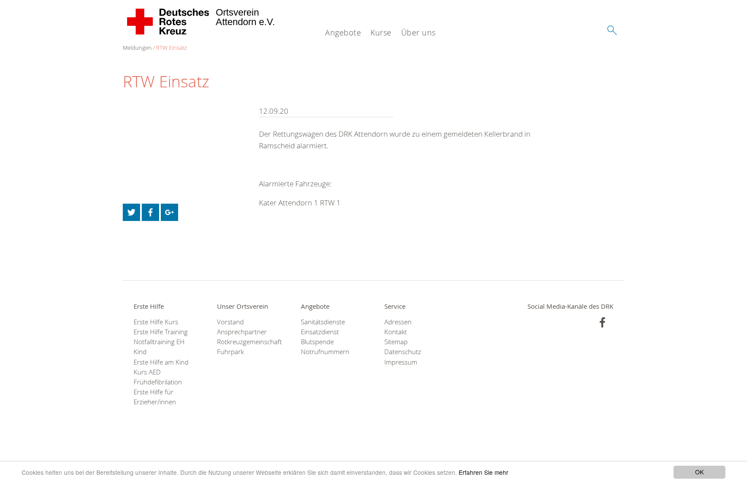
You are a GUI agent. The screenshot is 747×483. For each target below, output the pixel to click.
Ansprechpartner (242, 332)
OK (699, 471)
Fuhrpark (230, 352)
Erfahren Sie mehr (483, 472)
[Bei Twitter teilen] (131, 212)
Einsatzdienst (320, 332)
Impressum (400, 362)
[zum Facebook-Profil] (602, 322)
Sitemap (396, 342)
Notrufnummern (325, 352)
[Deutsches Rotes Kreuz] (168, 21)
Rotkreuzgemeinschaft (248, 342)
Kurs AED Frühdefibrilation (158, 377)
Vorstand (230, 322)
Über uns (418, 32)
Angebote (343, 32)
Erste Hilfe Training (161, 332)
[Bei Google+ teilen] (169, 212)
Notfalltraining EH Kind (159, 347)
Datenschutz (402, 352)
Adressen (398, 322)
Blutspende (317, 342)
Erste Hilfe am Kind (161, 362)
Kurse (381, 32)
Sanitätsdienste (323, 322)
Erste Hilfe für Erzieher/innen (155, 397)
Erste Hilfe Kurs (156, 322)
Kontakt (395, 332)
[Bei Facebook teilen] (150, 212)
